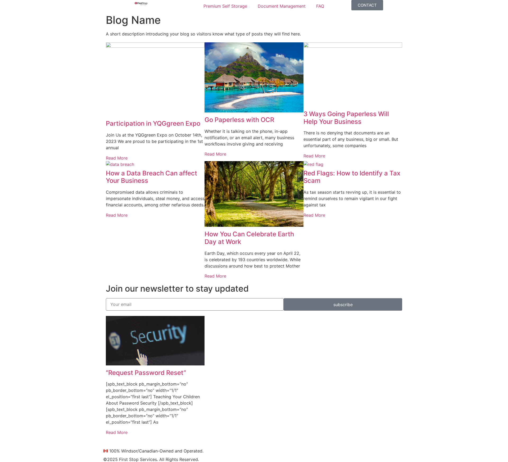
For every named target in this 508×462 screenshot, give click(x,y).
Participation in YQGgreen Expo (153, 123)
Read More (117, 158)
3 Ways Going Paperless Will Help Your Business (346, 117)
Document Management (282, 6)
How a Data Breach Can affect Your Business (151, 177)
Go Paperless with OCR (239, 120)
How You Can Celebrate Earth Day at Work (249, 238)
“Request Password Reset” (146, 373)
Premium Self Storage (225, 6)
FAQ (320, 6)
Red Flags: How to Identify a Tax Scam (351, 177)
